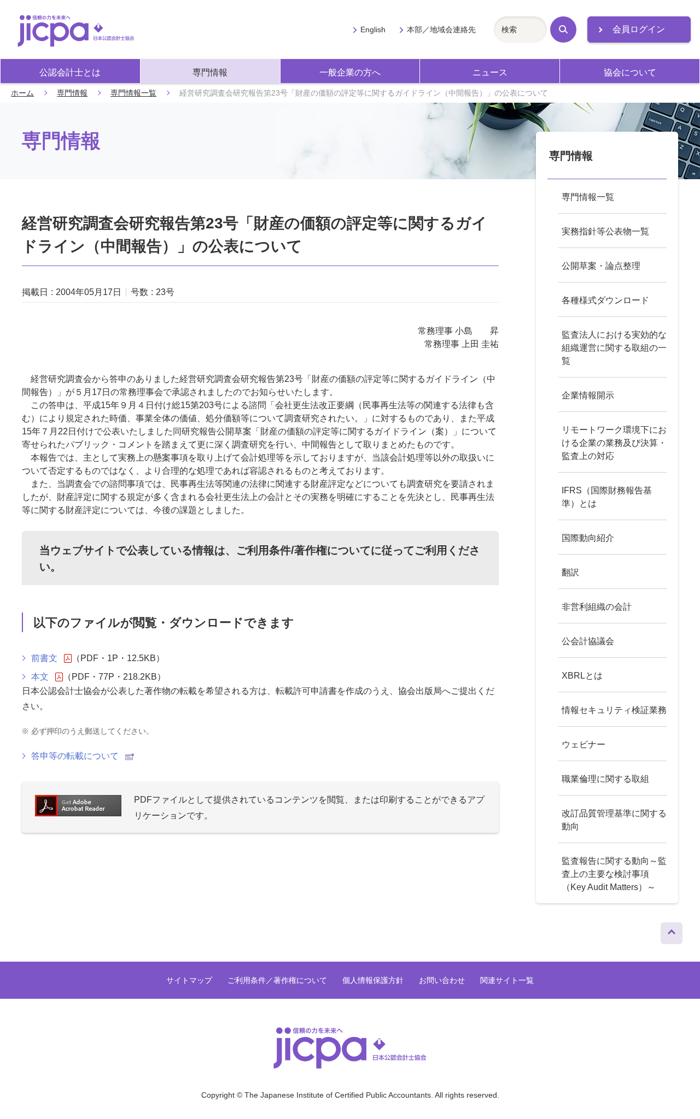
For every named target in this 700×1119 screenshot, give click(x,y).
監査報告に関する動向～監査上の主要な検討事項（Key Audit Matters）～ (614, 874)
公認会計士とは (70, 72)
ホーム (22, 93)
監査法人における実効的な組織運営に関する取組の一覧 (614, 348)
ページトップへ (671, 930)
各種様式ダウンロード (605, 300)
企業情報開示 (588, 395)
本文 (40, 676)
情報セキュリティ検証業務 (614, 710)
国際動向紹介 (588, 538)
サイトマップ (189, 980)
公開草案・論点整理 (601, 265)
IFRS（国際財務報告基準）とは (607, 497)
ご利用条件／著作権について (277, 980)
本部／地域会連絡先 (441, 29)
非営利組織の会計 (597, 606)
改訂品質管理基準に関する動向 (614, 820)
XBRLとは (582, 675)
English (372, 29)
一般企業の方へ (350, 72)
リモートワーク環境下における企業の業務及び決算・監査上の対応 (614, 443)
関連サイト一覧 (507, 980)
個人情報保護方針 (373, 980)
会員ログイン (638, 29)
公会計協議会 (588, 641)
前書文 (44, 658)
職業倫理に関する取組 (605, 779)
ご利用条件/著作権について (303, 550)
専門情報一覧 (133, 93)
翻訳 (570, 572)
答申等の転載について (75, 756)
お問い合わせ (442, 980)
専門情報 (210, 72)
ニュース (490, 72)
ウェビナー (583, 744)
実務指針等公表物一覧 (605, 231)
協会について (630, 72)
